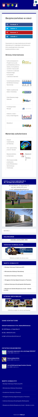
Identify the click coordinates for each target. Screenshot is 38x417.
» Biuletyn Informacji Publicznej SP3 (14, 267)
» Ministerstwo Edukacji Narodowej (14, 271)
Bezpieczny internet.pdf (28, 157)
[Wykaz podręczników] (4, 359)
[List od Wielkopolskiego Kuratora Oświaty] (4, 366)
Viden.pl (22, 414)
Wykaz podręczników (13, 358)
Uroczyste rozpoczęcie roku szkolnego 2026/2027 (21, 351)
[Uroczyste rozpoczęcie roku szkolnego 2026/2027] (4, 352)
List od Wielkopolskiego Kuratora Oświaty (19, 365)
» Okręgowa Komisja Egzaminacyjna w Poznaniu (17, 280)
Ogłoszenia (16, 352)
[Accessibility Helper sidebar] (36, 2)
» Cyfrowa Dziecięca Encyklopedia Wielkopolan (17, 284)
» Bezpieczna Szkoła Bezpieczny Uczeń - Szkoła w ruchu (18, 405)
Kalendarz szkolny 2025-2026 (19, 239)
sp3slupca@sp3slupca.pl (21, 189)
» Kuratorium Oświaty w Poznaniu (13, 275)
